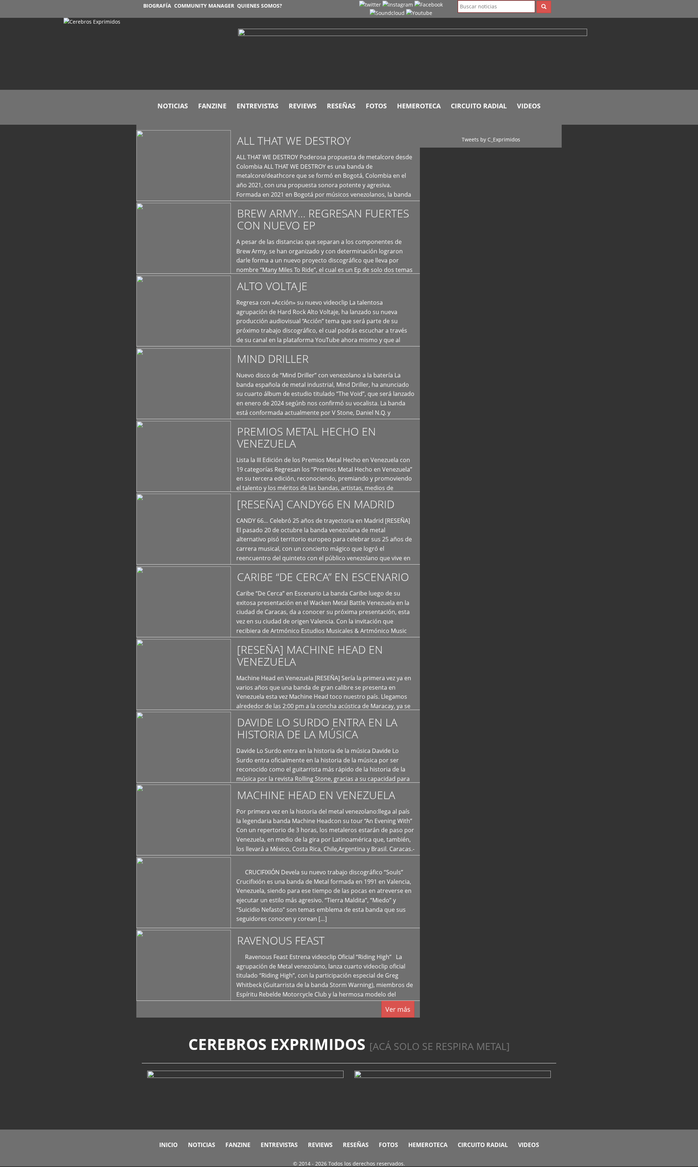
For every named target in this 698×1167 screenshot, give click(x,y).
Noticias (172, 105)
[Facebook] (428, 4)
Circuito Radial (479, 105)
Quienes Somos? (259, 5)
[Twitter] (370, 4)
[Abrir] (412, 55)
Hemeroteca (419, 105)
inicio (168, 1145)
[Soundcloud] (387, 12)
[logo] (145, 54)
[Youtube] (419, 12)
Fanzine (212, 105)
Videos (529, 105)
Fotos (376, 105)
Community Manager (204, 5)
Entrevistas (257, 105)
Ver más (397, 1009)
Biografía (157, 5)
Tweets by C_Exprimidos (491, 139)
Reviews (303, 105)
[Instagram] (397, 4)
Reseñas (341, 105)
